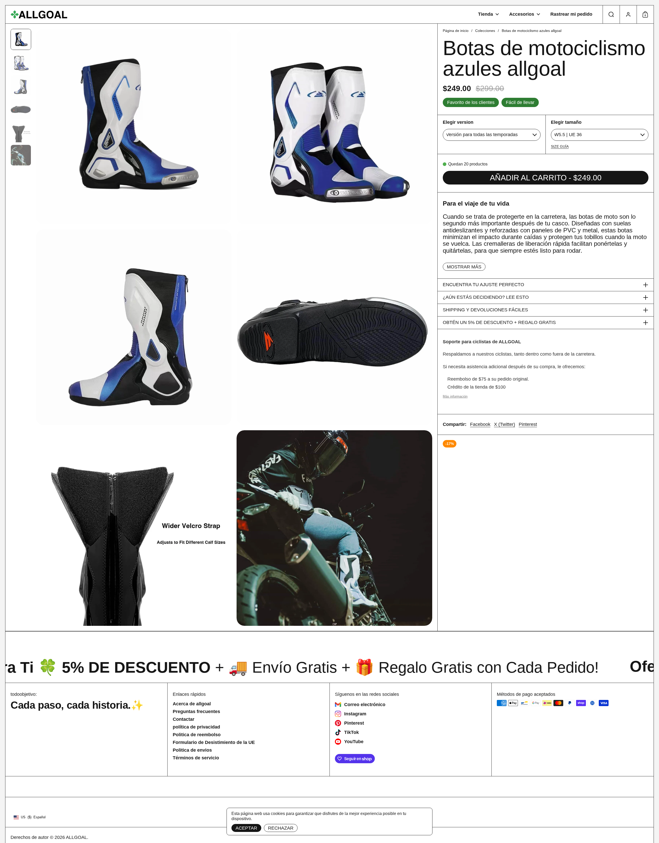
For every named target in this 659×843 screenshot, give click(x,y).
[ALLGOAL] (39, 14)
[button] (611, 14)
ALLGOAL (76, 837)
